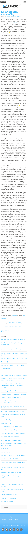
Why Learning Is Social (7, 501)
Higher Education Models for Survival (11, 472)
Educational (14, 315)
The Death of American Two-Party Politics (12, 365)
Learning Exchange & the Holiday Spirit (11, 426)
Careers (17, 517)
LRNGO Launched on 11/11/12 (9, 459)
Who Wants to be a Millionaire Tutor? (11, 440)
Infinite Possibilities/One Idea (9, 494)
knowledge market (13, 317)
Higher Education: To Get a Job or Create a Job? (14, 394)
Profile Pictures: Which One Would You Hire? (13, 339)
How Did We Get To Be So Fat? (9, 481)
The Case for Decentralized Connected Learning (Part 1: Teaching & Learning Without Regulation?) (14, 360)
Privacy (17, 519)
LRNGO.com (16, 23)
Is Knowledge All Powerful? (8, 391)
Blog (11, 517)
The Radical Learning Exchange (9, 430)
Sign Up (3, 1)
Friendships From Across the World (10, 372)
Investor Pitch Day (6, 420)
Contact (4, 519)
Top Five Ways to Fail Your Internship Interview (14, 375)
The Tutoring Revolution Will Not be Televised (13, 455)
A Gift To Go (4, 448)
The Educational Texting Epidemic (10, 436)
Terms (11, 519)
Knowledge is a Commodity (8, 498)
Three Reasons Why (6, 423)
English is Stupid (5, 368)
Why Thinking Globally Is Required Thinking (12, 411)
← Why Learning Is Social (14, 322)
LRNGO (5, 331)
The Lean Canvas (5, 452)
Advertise (23, 517)
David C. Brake (17, 16)
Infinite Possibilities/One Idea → (14, 326)
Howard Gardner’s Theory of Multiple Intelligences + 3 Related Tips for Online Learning (12, 385)
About (4, 517)
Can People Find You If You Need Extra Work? (13, 433)
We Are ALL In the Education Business (11, 397)
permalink (3, 318)
